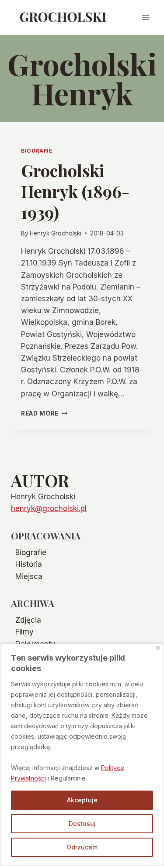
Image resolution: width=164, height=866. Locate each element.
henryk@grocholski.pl (49, 508)
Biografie (36, 150)
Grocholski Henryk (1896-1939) (75, 191)
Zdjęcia (28, 620)
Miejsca (28, 576)
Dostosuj (82, 823)
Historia (28, 564)
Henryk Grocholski (55, 233)
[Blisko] (158, 648)
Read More (44, 413)
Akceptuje (82, 800)
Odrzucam (82, 847)
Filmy (24, 631)
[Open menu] (145, 17)
